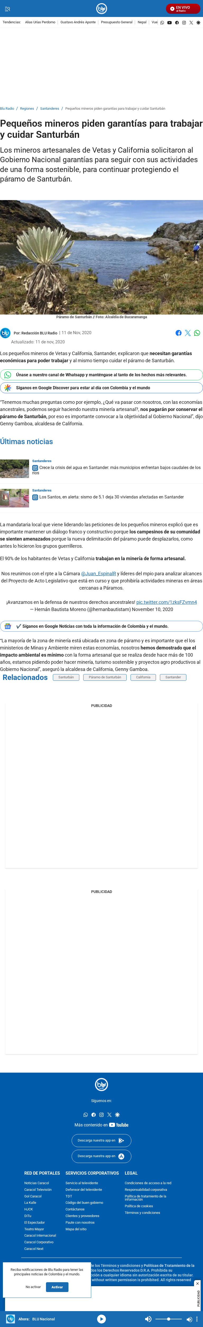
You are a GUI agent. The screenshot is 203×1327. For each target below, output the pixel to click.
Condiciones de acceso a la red (148, 1183)
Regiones (27, 108)
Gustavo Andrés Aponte (78, 22)
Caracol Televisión (38, 1189)
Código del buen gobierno (84, 1203)
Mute (148, 1319)
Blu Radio (7, 108)
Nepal (142, 22)
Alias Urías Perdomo (40, 22)
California (143, 677)
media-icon (101, 1319)
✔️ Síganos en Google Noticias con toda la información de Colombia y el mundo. (92, 626)
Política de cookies (139, 1206)
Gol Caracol (32, 1196)
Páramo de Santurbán (105, 677)
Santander (173, 677)
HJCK (28, 1209)
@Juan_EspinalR (98, 573)
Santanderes (49, 108)
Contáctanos (75, 1209)
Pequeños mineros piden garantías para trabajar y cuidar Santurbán (115, 108)
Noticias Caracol (36, 1183)
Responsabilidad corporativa (146, 1189)
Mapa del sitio (76, 1229)
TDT (69, 1196)
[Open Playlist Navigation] (197, 1319)
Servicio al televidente (82, 1183)
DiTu (27, 1216)
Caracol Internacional (40, 1235)
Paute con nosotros (80, 1222)
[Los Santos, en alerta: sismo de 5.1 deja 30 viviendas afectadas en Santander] (14, 498)
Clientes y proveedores (82, 1216)
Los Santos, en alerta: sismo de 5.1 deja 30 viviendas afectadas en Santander (111, 496)
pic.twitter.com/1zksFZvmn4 (166, 602)
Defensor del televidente (84, 1189)
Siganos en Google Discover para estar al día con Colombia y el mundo (83, 387)
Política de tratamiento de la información (145, 1198)
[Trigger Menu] (7, 9)
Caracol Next (33, 1249)
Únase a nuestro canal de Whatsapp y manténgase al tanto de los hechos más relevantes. (101, 374)
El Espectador (34, 1222)
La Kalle (30, 1203)
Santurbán (66, 677)
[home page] (101, 8)
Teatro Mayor (34, 1229)
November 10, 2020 (152, 609)
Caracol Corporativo (38, 1242)
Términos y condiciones (142, 1213)
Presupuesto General (116, 22)
